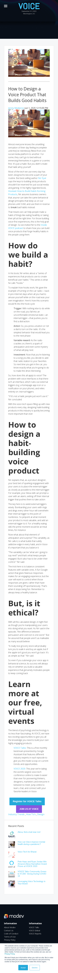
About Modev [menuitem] (10, 927)
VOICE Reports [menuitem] (35, 933)
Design (40, 814)
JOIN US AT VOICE (29, 809)
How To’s (31, 814)
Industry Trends (16, 814)
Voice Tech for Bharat (27, 852)
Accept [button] (23, 967)
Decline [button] (34, 967)
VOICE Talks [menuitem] (34, 927)
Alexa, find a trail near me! (29, 832)
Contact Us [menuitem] (8, 930)
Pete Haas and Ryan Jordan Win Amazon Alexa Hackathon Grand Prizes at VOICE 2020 (32, 863)
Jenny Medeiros (16, 107)
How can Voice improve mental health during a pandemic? (31, 843)
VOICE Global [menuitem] (34, 930)
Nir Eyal (42, 178)
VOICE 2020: (20, 768)
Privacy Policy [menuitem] (9, 940)
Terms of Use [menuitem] (10, 937)
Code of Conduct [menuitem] (11, 933)
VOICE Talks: (20, 747)
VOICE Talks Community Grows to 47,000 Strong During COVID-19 (32, 873)
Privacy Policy (10, 954)
